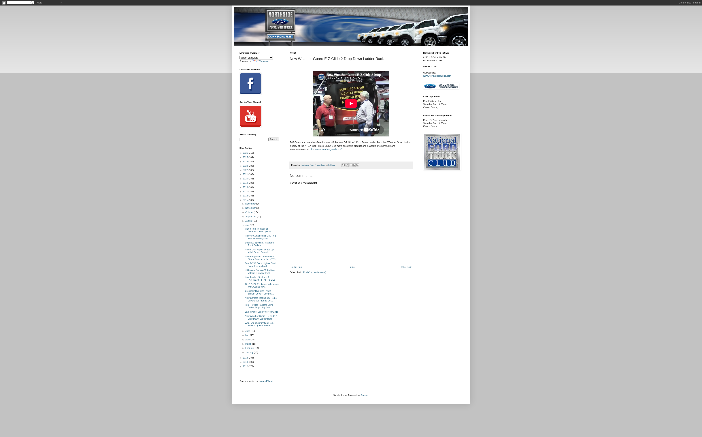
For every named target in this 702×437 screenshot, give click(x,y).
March (248, 344)
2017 (245, 191)
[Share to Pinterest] (357, 165)
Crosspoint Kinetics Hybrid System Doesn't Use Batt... (259, 292)
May (247, 335)
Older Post (406, 267)
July (247, 225)
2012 (245, 366)
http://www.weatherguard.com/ (326, 149)
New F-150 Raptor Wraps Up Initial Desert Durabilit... (259, 251)
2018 (245, 187)
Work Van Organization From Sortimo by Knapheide (259, 324)
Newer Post (296, 267)
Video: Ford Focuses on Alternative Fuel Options (258, 230)
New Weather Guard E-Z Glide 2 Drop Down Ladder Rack (261, 317)
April (247, 339)
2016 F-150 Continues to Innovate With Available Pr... (262, 285)
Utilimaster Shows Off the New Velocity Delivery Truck (260, 271)
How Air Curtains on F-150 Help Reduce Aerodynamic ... (260, 237)
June (248, 331)
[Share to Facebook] (354, 165)
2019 (245, 183)
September (251, 216)
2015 (245, 200)
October (249, 212)
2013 (245, 362)
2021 (245, 174)
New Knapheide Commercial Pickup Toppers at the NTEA (260, 257)
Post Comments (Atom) (314, 272)
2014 (245, 358)
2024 (245, 161)
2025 (245, 157)
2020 (245, 178)
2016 (245, 195)
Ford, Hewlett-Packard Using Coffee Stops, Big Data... (259, 306)
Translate (264, 61)
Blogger (364, 395)
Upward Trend (266, 381)
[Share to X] (350, 165)
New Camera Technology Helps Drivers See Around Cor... (261, 299)
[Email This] (343, 165)
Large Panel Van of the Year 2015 (261, 312)
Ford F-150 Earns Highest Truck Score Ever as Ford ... (261, 264)
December (250, 203)
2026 (245, 153)
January (249, 352)
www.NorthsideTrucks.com (437, 76)
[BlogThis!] (347, 165)
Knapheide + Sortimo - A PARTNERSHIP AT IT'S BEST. (261, 278)
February (250, 348)
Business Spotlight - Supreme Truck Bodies (259, 244)
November (250, 208)
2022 (245, 170)
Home (352, 267)
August (249, 221)
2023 (245, 166)
